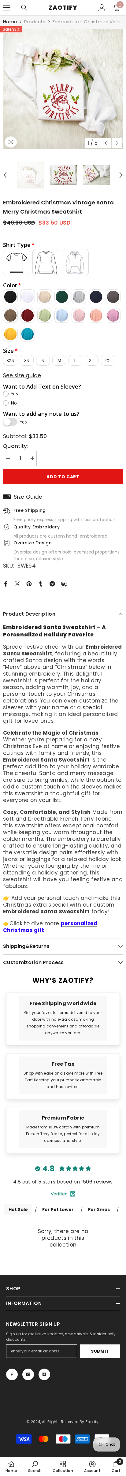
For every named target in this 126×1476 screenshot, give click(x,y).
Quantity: (15, 446)
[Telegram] (52, 583)
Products (34, 21)
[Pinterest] (29, 583)
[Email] (64, 583)
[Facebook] (6, 583)
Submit (100, 1351)
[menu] (6, 7)
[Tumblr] (40, 583)
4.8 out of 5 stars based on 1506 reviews (63, 1181)
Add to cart (63, 477)
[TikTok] (44, 1374)
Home (10, 21)
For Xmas (99, 1209)
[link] (63, 1018)
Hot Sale (18, 1209)
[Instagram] (28, 1374)
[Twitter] (17, 583)
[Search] (24, 7)
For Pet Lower (58, 1209)
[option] (63, 89)
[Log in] (101, 7)
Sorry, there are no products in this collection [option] (63, 1238)
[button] (105, 143)
